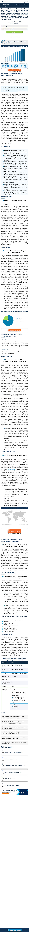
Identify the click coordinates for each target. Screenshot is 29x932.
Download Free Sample (15, 69)
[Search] (25, 2)
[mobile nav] (27, 1)
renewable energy (18, 257)
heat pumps (12, 469)
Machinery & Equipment (6, 5)
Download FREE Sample (15, 930)
